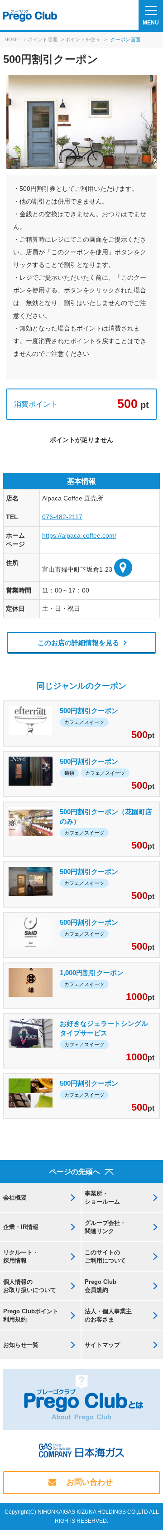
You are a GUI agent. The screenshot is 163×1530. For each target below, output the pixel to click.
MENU (151, 22)
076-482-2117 (62, 516)
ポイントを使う (82, 39)
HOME (12, 39)
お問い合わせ (90, 1482)
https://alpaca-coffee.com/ (79, 535)
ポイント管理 (43, 39)
